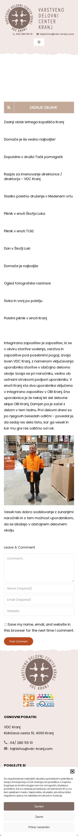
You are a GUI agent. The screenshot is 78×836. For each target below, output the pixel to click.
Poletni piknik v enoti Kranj (26, 318)
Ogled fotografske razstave (27, 283)
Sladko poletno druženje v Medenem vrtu (38, 196)
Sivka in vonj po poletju (23, 300)
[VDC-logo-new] (34, 5)
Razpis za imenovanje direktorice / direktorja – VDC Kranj (33, 176)
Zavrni (39, 816)
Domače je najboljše (21, 266)
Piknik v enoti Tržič (19, 231)
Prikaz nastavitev (39, 827)
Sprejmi (39, 806)
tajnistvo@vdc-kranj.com (57, 34)
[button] (72, 771)
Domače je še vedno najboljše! (29, 139)
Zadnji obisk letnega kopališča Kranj (34, 122)
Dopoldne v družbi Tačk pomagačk (33, 156)
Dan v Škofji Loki (17, 248)
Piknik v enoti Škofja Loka (24, 213)
